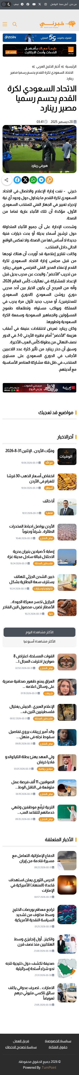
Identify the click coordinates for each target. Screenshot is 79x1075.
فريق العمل (21, 1041)
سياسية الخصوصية (58, 1041)
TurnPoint (49, 1067)
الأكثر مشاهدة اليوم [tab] (40, 632)
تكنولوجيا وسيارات (43, 588)
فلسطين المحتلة (44, 563)
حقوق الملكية (58, 1047)
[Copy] (49, 180)
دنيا (51, 613)
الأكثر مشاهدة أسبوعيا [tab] (39, 641)
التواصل (54, 4)
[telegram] (41, 180)
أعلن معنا (63, 4)
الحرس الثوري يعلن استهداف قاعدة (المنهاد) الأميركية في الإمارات (31, 885)
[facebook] (17, 180)
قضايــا (49, 513)
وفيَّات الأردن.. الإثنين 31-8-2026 (29, 451)
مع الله (49, 462)
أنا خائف (48, 501)
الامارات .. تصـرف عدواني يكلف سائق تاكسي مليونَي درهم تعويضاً (31, 993)
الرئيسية (70, 66)
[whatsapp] (33, 180)
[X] (25, 180)
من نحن (73, 4)
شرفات (49, 693)
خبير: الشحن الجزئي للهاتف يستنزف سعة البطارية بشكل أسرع (31, 582)
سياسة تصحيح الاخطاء (21, 1047)
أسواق (49, 487)
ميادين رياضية (46, 768)
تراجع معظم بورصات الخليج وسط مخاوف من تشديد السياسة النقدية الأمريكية (33, 914)
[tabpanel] (39, 737)
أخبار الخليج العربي (48, 66)
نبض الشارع (46, 538)
